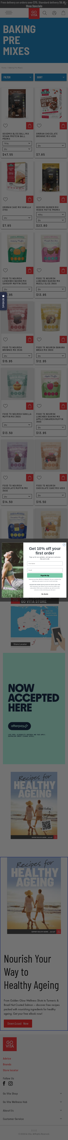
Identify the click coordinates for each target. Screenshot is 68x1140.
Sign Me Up (45, 575)
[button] (3, 301)
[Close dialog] (64, 544)
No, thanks (45, 594)
